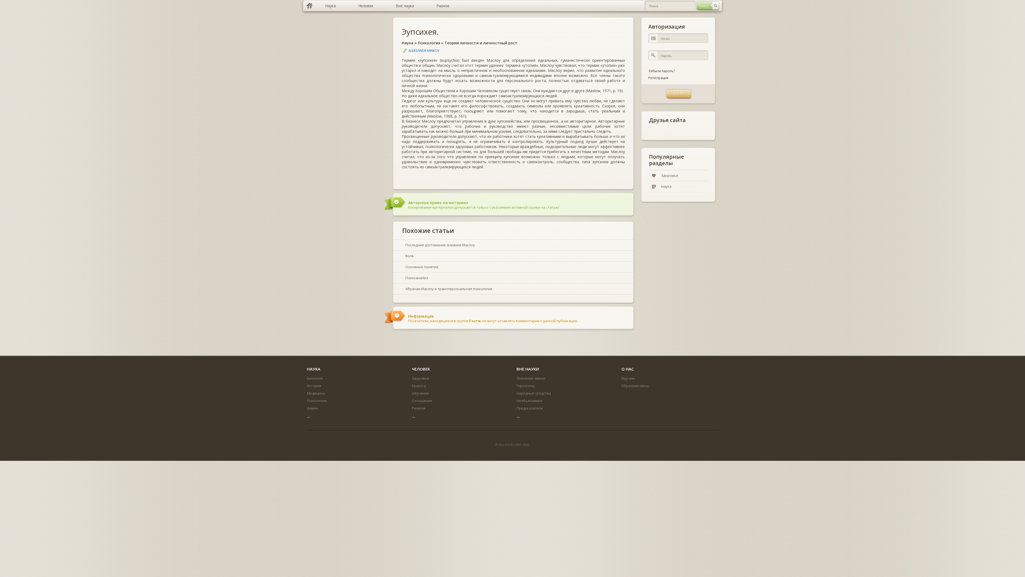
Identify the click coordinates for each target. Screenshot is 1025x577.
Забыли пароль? (661, 71)
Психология (429, 42)
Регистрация (658, 78)
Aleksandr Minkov (423, 50)
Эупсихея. (420, 31)
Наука (407, 42)
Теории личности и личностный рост (480, 42)
